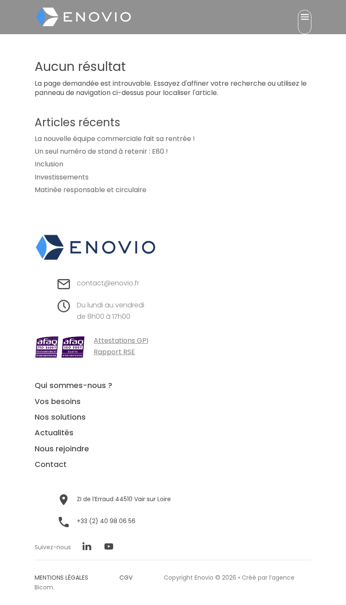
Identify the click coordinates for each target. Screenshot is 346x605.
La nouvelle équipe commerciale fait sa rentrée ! (115, 139)
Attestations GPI (121, 340)
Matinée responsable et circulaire (90, 190)
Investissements (62, 177)
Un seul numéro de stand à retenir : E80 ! (101, 151)
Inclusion (49, 164)
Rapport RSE (114, 352)
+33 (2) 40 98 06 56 (106, 521)
